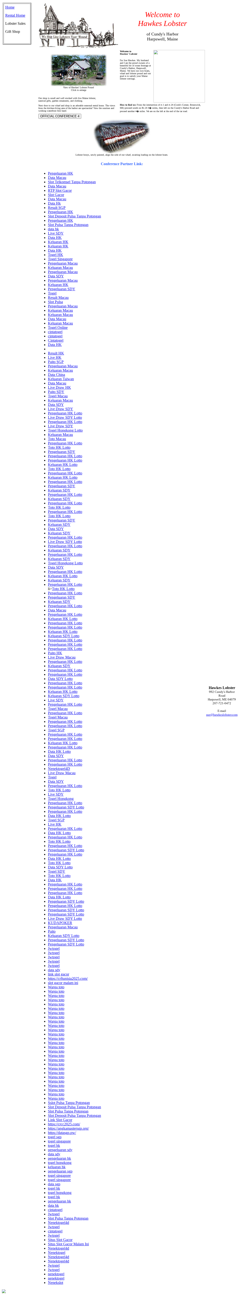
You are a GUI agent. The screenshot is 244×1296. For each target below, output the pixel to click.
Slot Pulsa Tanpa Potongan (68, 225)
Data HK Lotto (59, 751)
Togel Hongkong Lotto (65, 430)
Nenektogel (56, 1253)
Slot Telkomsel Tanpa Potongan (72, 182)
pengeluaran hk (59, 1158)
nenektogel (56, 1274)
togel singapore (59, 1141)
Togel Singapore (60, 259)
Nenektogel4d (58, 1223)
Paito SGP (56, 362)
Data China (56, 375)
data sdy (54, 970)
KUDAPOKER (60, 923)
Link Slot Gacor (60, 1120)
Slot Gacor (56, 195)
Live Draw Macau (62, 657)
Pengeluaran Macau (63, 263)
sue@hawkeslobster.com (222, 714)
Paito (52, 931)
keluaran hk (57, 1167)
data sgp (54, 1184)
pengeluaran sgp (60, 1171)
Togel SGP (56, 730)
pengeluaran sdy (60, 1150)
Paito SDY (56, 392)
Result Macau (58, 298)
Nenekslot (55, 1283)
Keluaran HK (58, 242)
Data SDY (56, 276)
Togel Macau (58, 396)
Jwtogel (54, 948)
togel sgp (54, 1137)
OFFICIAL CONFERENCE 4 (59, 116)
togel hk (54, 1145)
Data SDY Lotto (60, 679)
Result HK (56, 353)
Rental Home (15, 15)
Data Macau (57, 178)
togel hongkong (59, 1163)
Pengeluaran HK (60, 173)
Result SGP (57, 208)
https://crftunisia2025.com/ (68, 978)
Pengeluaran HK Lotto (65, 413)
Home (10, 7)
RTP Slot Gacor (60, 190)
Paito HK (55, 653)
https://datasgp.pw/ (62, 1133)
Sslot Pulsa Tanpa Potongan (69, 1103)
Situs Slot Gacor (60, 1240)
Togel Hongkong (61, 799)
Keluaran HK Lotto (62, 465)
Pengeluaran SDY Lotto (66, 807)
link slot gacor (58, 974)
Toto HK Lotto (59, 447)
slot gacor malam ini (63, 983)
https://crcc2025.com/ (64, 1124)
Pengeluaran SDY (61, 289)
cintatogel (55, 332)
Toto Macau (57, 439)
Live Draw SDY (60, 409)
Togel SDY (56, 871)
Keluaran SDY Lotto (63, 636)
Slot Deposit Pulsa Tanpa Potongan (74, 216)
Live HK (54, 357)
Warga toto (56, 987)
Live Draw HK (59, 387)
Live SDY (56, 233)
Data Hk (54, 203)
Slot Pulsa (55, 302)
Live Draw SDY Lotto (65, 417)
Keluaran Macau (60, 268)
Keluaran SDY (59, 490)
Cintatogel (55, 340)
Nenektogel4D (59, 769)
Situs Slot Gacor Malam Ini (68, 1244)
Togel (52, 293)
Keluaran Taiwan (61, 379)
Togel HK (55, 255)
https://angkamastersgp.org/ (68, 1128)
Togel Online (58, 327)
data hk (53, 229)
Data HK (55, 238)
